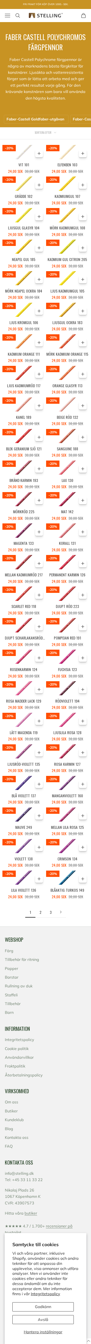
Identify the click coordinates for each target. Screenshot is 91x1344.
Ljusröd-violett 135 (24, 764)
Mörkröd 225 (23, 511)
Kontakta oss (16, 1137)
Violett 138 (24, 859)
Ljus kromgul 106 (23, 322)
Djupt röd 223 (67, 606)
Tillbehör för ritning (22, 959)
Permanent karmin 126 (67, 575)
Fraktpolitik (15, 1066)
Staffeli (11, 994)
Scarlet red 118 (23, 606)
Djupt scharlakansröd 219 (24, 638)
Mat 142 (67, 511)
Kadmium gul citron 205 (67, 259)
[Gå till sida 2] (61, 912)
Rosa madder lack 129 (23, 701)
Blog (9, 1128)
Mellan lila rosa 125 (67, 827)
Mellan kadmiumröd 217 (24, 575)
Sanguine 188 (67, 449)
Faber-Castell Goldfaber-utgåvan (35, 119)
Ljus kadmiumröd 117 (24, 385)
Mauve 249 (23, 827)
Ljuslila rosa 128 (67, 732)
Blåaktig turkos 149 (67, 890)
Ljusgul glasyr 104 (24, 228)
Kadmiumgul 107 (67, 196)
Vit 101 (23, 165)
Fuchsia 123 (67, 669)
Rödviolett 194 (67, 701)
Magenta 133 (24, 543)
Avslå (43, 1319)
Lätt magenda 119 (24, 732)
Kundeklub (14, 1119)
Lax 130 (67, 480)
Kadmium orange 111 (24, 354)
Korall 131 (67, 543)
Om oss (11, 1102)
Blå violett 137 (24, 795)
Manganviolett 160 (67, 795)
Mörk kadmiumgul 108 (67, 228)
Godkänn (43, 1306)
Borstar (11, 977)
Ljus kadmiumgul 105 (67, 291)
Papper (11, 968)
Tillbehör (13, 1003)
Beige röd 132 (67, 417)
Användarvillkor (19, 1057)
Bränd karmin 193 (23, 480)
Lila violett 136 (23, 890)
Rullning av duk (19, 985)
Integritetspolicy (45, 1293)
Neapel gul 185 (23, 259)
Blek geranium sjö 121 (23, 449)
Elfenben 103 (67, 165)
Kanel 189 (23, 417)
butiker (31, 1213)
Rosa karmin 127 (67, 764)
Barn (9, 1012)
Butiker (11, 1111)
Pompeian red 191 (67, 638)
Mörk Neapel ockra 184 (23, 291)
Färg (9, 950)
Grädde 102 (24, 196)
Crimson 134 (67, 859)
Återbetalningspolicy (24, 1075)
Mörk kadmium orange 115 (67, 354)
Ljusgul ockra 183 (67, 322)
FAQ (9, 1146)
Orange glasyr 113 (67, 385)
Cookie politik (17, 1048)
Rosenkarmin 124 (23, 669)
